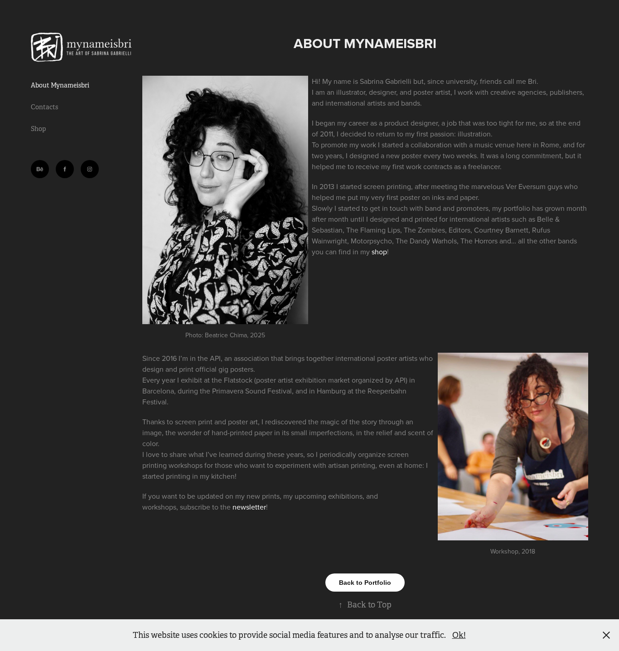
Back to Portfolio (365, 582)
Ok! (459, 635)
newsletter (249, 507)
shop (379, 252)
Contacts (44, 107)
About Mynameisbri (60, 85)
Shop (38, 129)
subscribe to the (206, 507)
